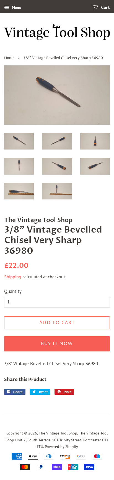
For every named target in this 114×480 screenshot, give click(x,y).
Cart (105, 7)
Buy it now (57, 344)
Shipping (12, 276)
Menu (16, 7)
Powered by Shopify (61, 446)
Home (9, 58)
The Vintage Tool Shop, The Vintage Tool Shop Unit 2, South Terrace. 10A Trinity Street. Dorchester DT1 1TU (57, 439)
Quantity (13, 291)
